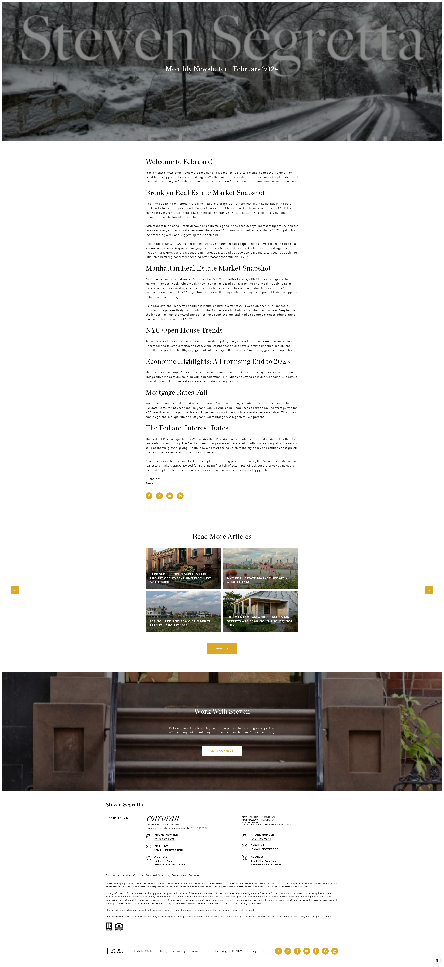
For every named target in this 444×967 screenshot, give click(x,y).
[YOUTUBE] (306, 951)
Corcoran (194, 875)
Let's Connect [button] (222, 751)
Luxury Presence (188, 951)
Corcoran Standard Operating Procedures (159, 875)
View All (222, 648)
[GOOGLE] (325, 951)
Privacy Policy (256, 951)
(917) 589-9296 (164, 839)
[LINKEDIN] (287, 951)
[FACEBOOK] (297, 951)
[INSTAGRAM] (278, 951)
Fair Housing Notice (118, 875)
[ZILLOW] (334, 951)
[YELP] (316, 951)
